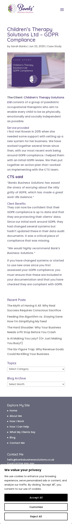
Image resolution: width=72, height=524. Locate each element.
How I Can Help (19, 426)
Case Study (54, 46)
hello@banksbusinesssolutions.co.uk (30, 459)
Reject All (36, 516)
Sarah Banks (19, 46)
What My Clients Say (22, 432)
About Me (16, 416)
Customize (36, 507)
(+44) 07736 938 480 (20, 464)
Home (13, 410)
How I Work (17, 421)
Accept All (36, 497)
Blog (12, 437)
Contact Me (17, 443)
